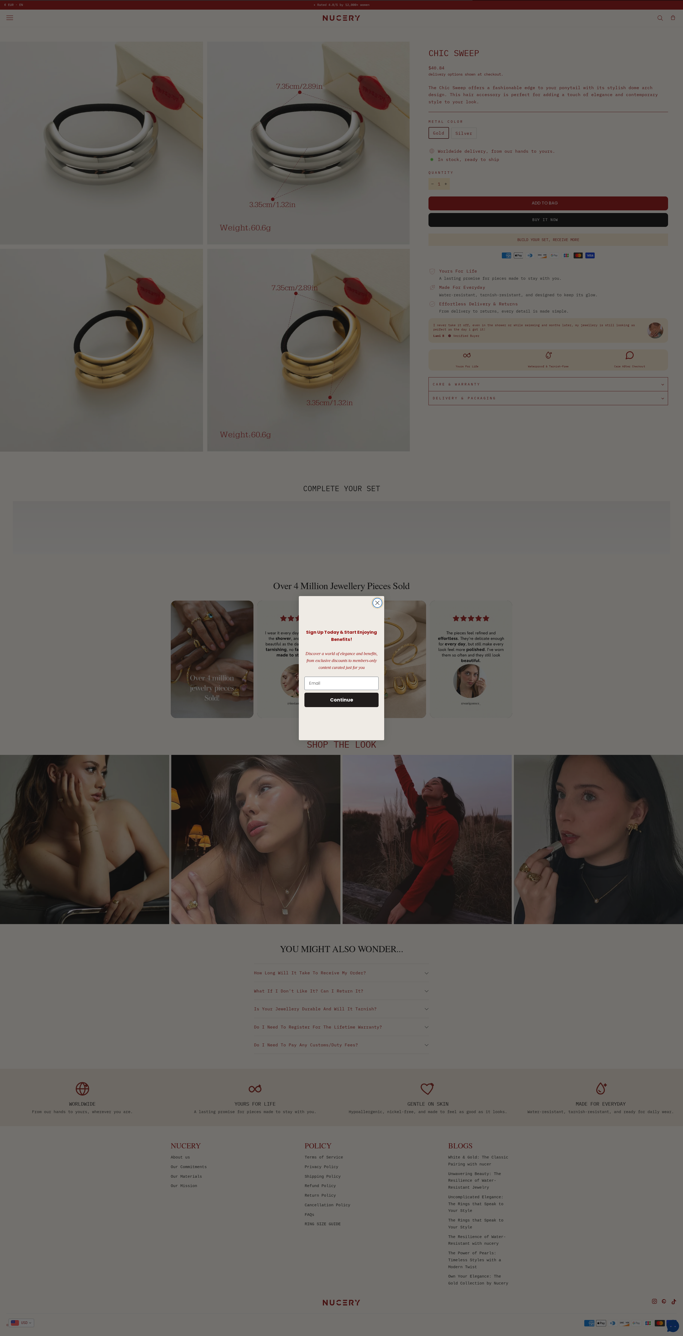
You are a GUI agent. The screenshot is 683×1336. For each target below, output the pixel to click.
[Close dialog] (377, 603)
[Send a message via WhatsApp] (673, 1326)
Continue (341, 699)
